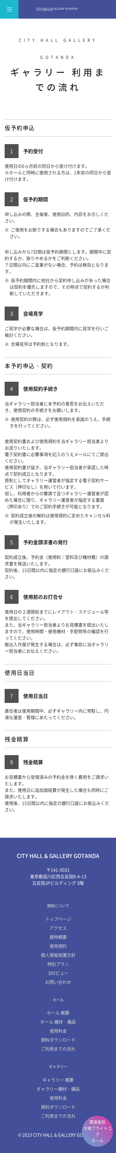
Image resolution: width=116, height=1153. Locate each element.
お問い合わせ (58, 982)
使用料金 (58, 1031)
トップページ (58, 919)
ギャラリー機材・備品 (58, 1089)
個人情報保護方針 (58, 955)
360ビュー (58, 973)
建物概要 (58, 937)
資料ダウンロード (58, 1040)
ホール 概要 (58, 1012)
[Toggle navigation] (9, 9)
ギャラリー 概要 (58, 1080)
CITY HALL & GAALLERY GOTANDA (58, 9)
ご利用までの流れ (58, 1049)
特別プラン (58, 964)
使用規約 (58, 946)
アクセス (58, 928)
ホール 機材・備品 (58, 1022)
